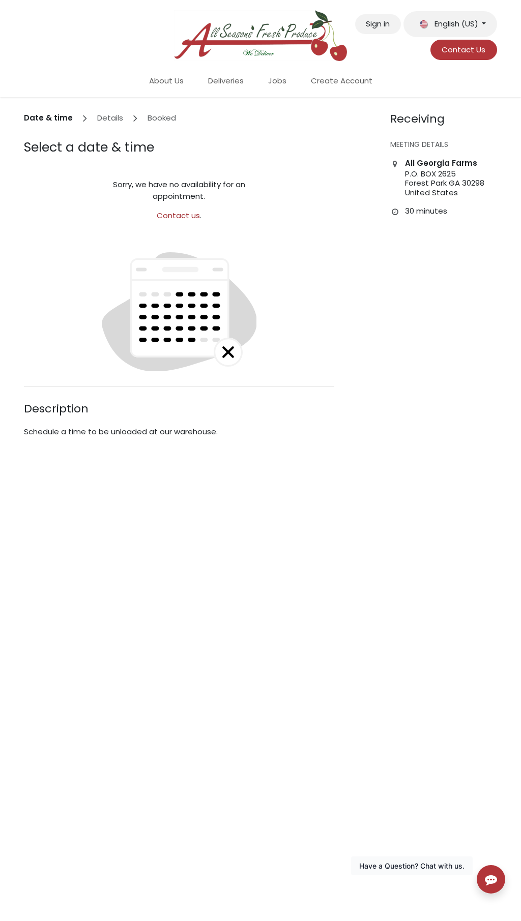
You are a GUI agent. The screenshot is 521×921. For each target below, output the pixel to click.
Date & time (48, 117)
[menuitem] (166, 81)
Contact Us (463, 49)
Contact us (178, 215)
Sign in (378, 23)
